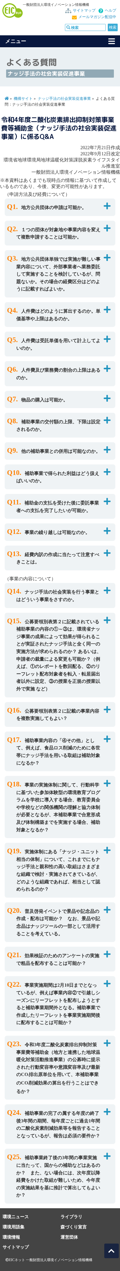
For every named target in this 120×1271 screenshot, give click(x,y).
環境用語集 (13, 1226)
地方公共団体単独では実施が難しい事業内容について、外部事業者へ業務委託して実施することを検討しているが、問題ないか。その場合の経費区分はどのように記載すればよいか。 (58, 274)
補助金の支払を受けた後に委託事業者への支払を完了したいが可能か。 (57, 506)
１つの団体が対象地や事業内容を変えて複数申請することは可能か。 (58, 233)
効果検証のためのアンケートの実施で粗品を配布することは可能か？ (57, 959)
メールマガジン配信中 (97, 17)
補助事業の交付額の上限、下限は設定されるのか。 (58, 425)
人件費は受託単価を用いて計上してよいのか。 (58, 344)
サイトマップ (84, 10)
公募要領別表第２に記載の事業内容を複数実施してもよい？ (57, 714)
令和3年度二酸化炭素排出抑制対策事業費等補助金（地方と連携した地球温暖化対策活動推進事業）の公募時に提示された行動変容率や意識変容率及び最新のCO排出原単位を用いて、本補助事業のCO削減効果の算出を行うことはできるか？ (58, 1068)
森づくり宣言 (74, 1226)
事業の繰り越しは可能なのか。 (57, 532)
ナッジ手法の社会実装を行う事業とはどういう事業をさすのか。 (57, 595)
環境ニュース (16, 1216)
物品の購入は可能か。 (44, 399)
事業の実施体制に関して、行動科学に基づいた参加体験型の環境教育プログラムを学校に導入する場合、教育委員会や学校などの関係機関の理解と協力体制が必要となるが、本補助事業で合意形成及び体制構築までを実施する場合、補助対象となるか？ (58, 807)
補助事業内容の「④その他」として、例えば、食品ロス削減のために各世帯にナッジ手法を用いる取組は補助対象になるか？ (58, 751)
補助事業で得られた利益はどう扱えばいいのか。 (57, 477)
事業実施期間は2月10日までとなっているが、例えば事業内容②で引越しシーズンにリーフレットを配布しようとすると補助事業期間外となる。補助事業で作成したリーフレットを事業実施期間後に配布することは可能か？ (58, 1004)
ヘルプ (110, 10)
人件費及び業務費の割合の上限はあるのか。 (58, 374)
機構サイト (23, 99)
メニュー (15, 41)
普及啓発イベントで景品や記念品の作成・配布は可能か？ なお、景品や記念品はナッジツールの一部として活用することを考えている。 (58, 922)
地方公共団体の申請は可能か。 (54, 207)
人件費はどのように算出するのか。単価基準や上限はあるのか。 (58, 315)
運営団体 (69, 1237)
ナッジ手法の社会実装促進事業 (64, 99)
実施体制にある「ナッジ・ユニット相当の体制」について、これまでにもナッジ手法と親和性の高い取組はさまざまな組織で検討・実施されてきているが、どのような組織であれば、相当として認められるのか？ (58, 870)
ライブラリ (71, 1216)
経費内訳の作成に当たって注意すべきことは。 (57, 558)
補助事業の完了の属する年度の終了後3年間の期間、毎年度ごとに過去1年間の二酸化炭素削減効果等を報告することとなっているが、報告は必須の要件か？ (58, 1124)
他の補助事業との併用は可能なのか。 (60, 451)
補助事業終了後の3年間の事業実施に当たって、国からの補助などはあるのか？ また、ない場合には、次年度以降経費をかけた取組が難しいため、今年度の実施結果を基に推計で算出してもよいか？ (58, 1176)
